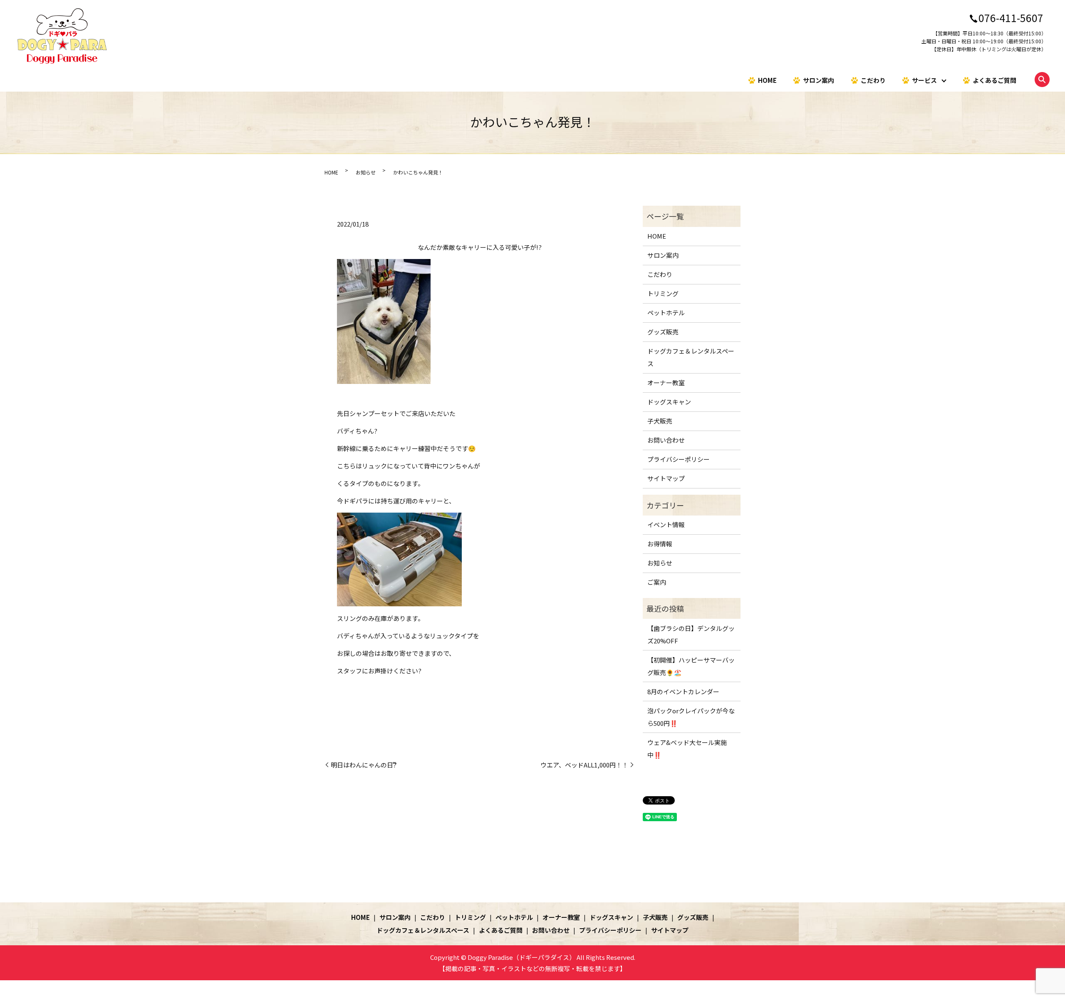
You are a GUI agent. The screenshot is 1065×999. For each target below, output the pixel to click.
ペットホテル (666, 312)
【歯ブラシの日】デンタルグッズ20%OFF (691, 634)
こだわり (873, 79)
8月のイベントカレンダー (683, 691)
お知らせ (366, 172)
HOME (767, 79)
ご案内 (656, 582)
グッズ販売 (663, 331)
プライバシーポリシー (678, 459)
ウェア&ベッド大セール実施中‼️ (687, 748)
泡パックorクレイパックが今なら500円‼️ (691, 716)
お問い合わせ (666, 440)
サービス (924, 79)
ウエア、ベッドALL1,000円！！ (584, 764)
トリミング (663, 293)
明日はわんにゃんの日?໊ (363, 764)
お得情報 (659, 543)
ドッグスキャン (669, 401)
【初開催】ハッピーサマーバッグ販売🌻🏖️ (691, 666)
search (1042, 79)
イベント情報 (666, 524)
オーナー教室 (666, 382)
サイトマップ (666, 478)
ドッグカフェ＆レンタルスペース (690, 357)
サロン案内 (818, 79)
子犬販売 (659, 420)
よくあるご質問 (994, 79)
